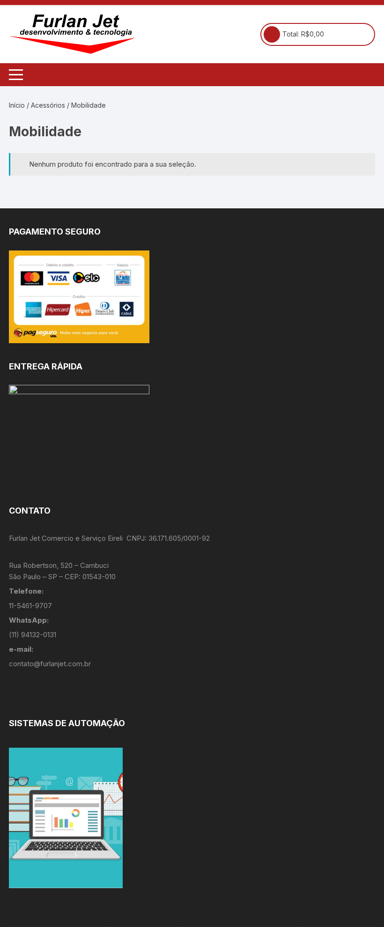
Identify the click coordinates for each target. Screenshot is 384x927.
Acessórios (48, 105)
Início (17, 105)
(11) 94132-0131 (32, 634)
